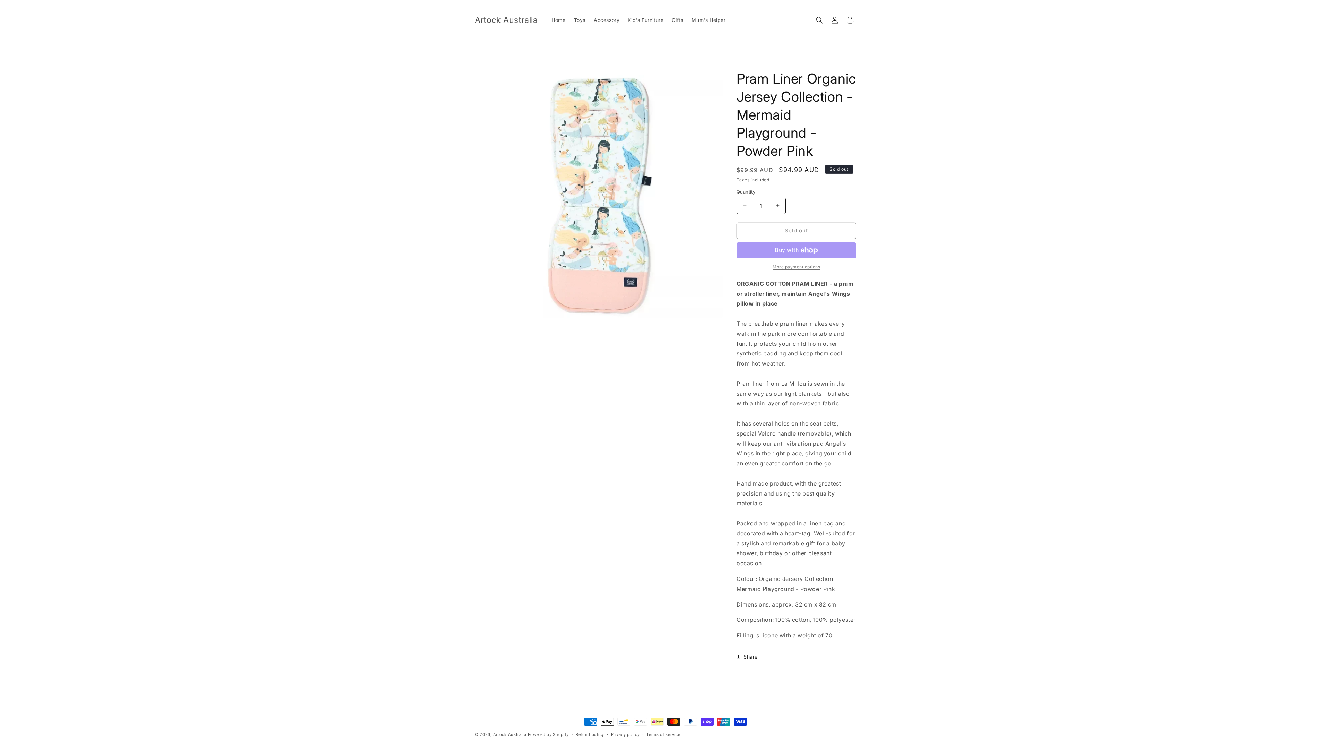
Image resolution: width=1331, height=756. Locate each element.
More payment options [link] (796, 266)
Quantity (746, 192)
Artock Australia (510, 734)
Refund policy (590, 734)
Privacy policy (625, 734)
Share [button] (750, 657)
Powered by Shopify (548, 734)
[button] (819, 20)
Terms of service (663, 734)
